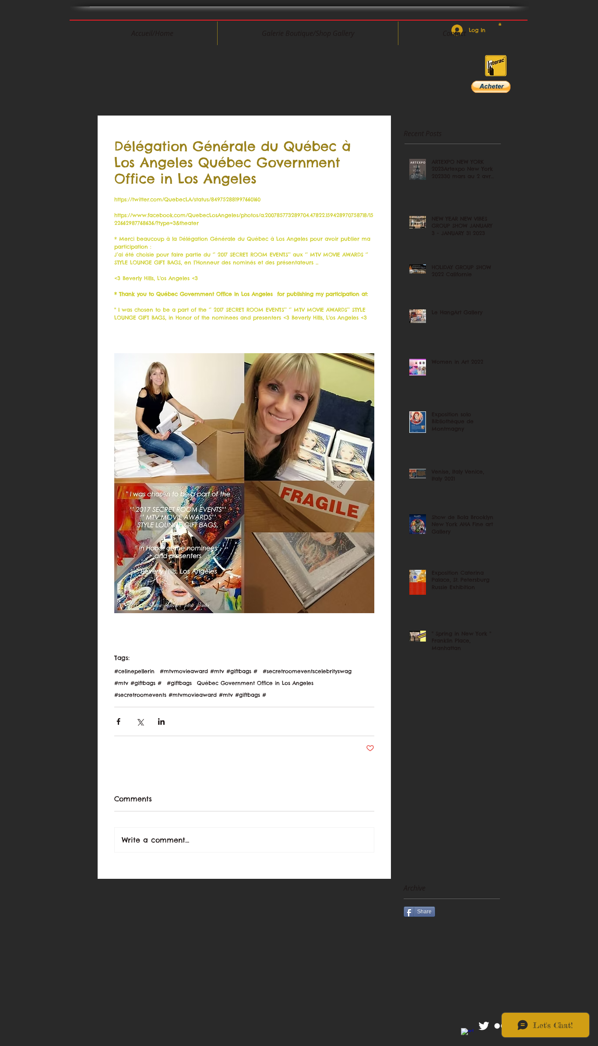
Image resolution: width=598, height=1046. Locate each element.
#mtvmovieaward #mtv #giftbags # (208, 671)
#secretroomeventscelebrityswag (307, 671)
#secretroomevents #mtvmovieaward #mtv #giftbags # (190, 694)
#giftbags (179, 683)
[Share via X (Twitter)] (140, 721)
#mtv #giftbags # (138, 683)
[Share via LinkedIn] (161, 721)
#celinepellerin (134, 671)
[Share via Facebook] (118, 721)
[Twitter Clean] (484, 1026)
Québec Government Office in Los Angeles (255, 683)
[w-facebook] (467, 1034)
